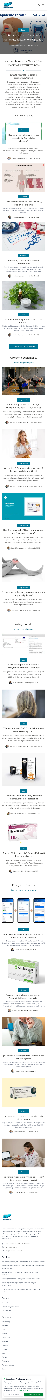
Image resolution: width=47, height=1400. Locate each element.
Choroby (23, 130)
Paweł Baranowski (8, 1303)
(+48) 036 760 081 (11, 1247)
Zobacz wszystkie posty (23, 362)
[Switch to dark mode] (39, 5)
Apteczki (5, 1333)
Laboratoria (6, 1337)
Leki (23, 660)
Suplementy (23, 400)
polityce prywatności (23, 1390)
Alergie (4, 1357)
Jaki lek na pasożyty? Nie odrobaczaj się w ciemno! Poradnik (23, 1262)
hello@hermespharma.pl (13, 1251)
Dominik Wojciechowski (10, 1307)
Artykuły (6, 1257)
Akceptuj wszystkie (34, 1394)
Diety (3, 1353)
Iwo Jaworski (6, 1311)
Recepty (23, 929)
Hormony (23, 256)
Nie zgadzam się (13, 1394)
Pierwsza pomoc (8, 1365)
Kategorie (6, 1317)
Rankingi (5, 1341)
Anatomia (5, 1361)
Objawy (23, 30)
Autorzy (6, 1298)
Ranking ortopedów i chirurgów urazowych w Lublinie (21, 1279)
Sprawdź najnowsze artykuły (23, 346)
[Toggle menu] (43, 5)
